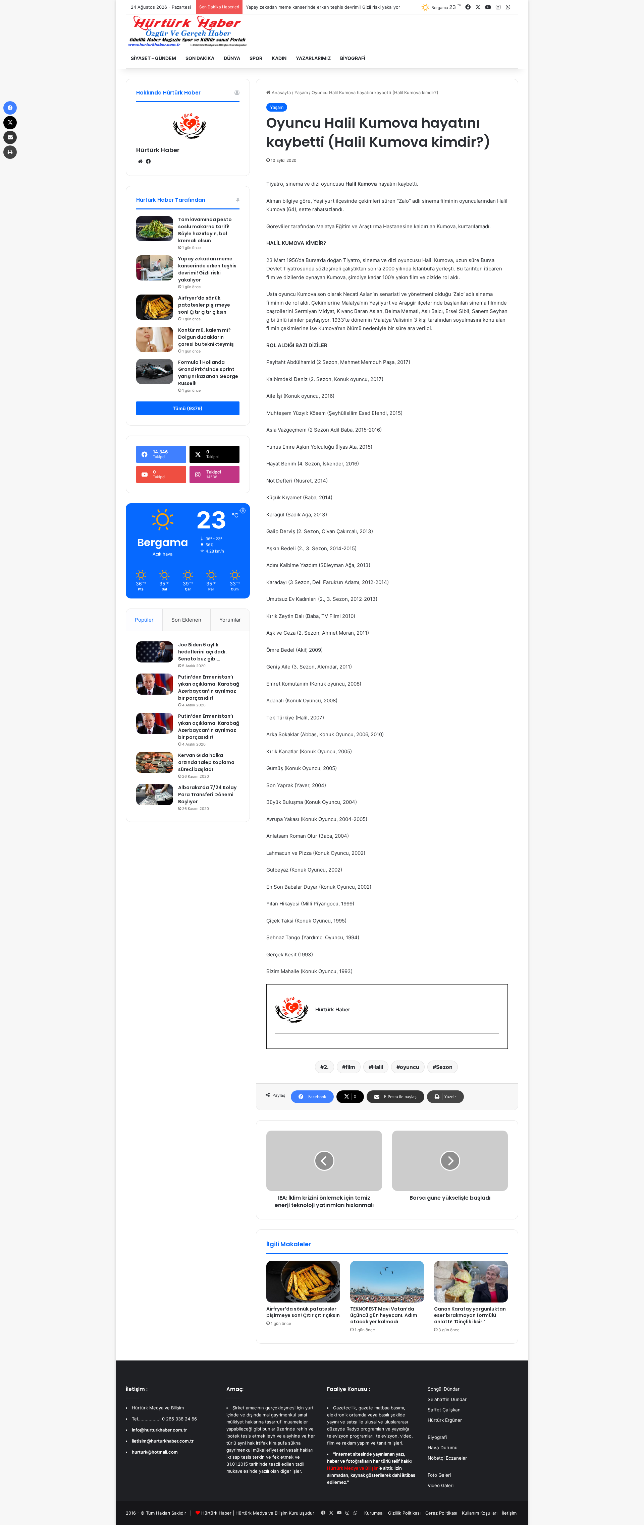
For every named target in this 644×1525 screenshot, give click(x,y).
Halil (377, 1067)
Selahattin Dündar (447, 1399)
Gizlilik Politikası (404, 1513)
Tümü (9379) (188, 408)
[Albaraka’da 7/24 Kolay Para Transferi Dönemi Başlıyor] (154, 794)
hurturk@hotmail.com (155, 1452)
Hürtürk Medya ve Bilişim (261, 1513)
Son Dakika (199, 58)
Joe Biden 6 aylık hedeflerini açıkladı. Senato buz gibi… (202, 651)
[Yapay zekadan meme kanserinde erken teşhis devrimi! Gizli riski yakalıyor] (154, 267)
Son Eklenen (186, 620)
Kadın (279, 58)
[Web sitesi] (140, 161)
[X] (10, 122)
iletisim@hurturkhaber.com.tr (163, 1441)
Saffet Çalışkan (444, 1409)
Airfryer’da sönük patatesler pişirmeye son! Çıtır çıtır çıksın (303, 1312)
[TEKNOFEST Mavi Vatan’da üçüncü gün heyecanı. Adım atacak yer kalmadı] (387, 1281)
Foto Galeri (439, 1475)
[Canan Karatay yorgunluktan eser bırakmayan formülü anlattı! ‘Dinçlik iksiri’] (471, 1281)
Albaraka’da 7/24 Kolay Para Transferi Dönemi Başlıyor (207, 794)
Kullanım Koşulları (479, 1513)
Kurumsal (373, 1513)
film (350, 1067)
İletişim (509, 1513)
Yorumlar (230, 620)
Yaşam (301, 92)
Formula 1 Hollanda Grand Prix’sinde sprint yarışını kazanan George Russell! (208, 373)
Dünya (232, 58)
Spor (256, 58)
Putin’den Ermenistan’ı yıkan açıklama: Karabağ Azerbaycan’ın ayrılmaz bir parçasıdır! (208, 687)
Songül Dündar (444, 1389)
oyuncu (409, 1067)
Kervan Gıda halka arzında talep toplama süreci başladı (206, 762)
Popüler (144, 620)
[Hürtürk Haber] (188, 31)
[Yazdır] (10, 152)
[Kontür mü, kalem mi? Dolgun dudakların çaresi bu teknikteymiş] (154, 339)
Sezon (444, 1067)
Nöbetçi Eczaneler (447, 1458)
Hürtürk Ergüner (445, 1420)
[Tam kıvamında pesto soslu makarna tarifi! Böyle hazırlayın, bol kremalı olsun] (154, 228)
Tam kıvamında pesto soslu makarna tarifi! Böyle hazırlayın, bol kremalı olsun (205, 230)
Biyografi (352, 58)
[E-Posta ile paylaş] (10, 137)
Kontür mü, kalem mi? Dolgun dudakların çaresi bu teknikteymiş (206, 337)
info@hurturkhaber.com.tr (159, 1430)
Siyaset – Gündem (153, 58)
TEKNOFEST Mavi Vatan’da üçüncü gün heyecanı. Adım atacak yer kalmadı (383, 1315)
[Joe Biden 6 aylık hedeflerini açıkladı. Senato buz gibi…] (154, 651)
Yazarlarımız (313, 58)
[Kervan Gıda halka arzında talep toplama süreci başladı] (154, 762)
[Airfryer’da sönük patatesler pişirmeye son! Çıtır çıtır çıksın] (303, 1281)
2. (326, 1067)
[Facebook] (279, 1044)
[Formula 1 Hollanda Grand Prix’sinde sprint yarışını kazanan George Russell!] (154, 371)
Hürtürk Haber (157, 150)
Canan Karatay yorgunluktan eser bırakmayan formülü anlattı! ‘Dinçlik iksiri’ (470, 1315)
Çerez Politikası (441, 1513)
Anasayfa (280, 92)
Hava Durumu (443, 1447)
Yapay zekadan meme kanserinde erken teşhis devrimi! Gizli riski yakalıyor (207, 269)
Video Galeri (440, 1485)
